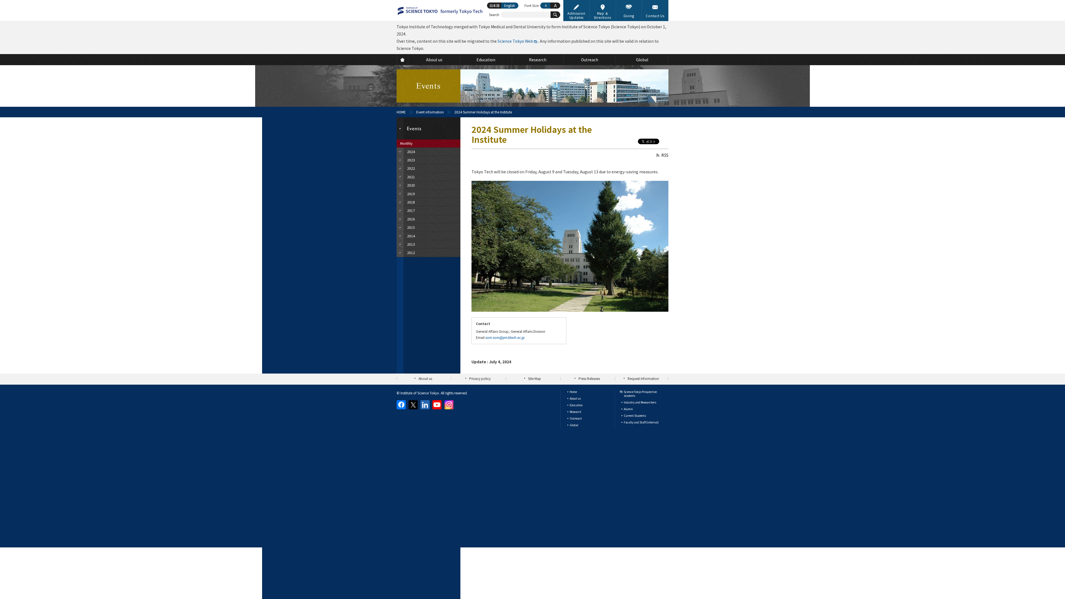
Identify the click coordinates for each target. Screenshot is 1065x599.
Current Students (635, 415)
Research (575, 412)
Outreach (576, 418)
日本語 (494, 5)
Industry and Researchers (640, 402)
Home (573, 392)
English (509, 5)
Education (576, 405)
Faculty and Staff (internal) (641, 422)
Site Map (534, 378)
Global (574, 425)
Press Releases (589, 378)
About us (425, 378)
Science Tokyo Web (515, 41)
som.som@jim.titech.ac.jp (505, 337)
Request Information (643, 378)
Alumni (628, 409)
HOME (401, 112)
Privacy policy (480, 378)
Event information (430, 112)
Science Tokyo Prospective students (640, 394)
